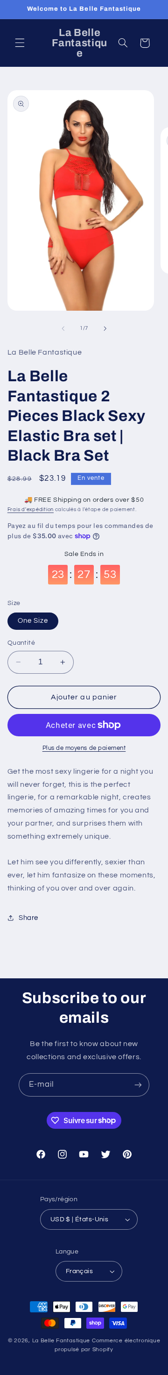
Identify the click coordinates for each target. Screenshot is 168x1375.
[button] (19, 43)
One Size (33, 620)
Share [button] (28, 917)
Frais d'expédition (30, 509)
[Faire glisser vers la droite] (105, 328)
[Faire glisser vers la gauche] (63, 328)
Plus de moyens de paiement (84, 748)
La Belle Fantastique (62, 1340)
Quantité (21, 643)
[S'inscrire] (138, 1084)
